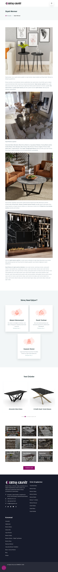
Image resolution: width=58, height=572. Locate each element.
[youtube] (13, 506)
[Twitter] (8, 506)
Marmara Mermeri (9, 544)
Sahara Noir (8, 529)
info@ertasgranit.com (12, 503)
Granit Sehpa (33, 505)
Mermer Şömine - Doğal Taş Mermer (13, 538)
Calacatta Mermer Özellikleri (11, 547)
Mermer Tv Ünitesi (34, 500)
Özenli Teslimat (41, 320)
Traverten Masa (33, 485)
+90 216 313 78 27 (11, 501)
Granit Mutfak (33, 511)
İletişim (6, 555)
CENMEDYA (19, 564)
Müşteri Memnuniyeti (17, 320)
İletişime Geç (16, 328)
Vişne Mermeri (8, 532)
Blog (6, 552)
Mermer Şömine (33, 494)
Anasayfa (9, 15)
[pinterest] (10, 506)
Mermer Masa (33, 488)
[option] (15, 398)
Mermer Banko (33, 497)
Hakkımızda (7, 524)
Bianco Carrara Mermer (10, 549)
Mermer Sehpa (33, 491)
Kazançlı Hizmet (29, 349)
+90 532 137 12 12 (11, 498)
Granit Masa (32, 508)
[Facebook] (5, 506)
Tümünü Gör (29, 467)
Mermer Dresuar (33, 503)
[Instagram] (16, 506)
